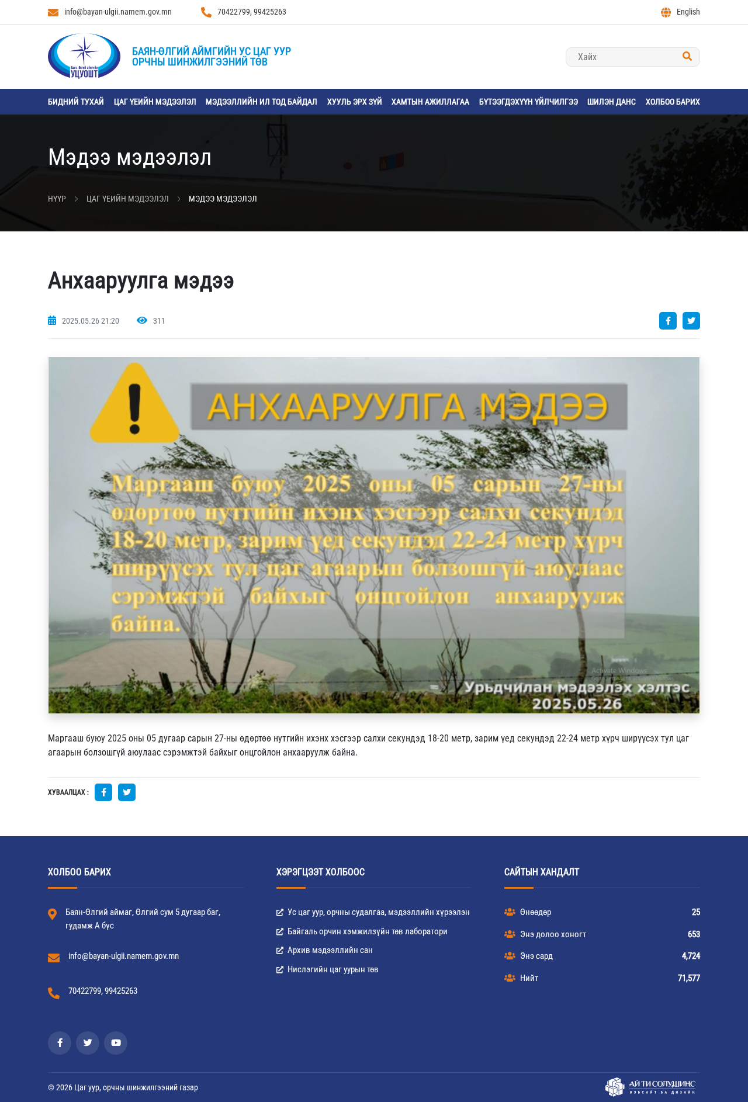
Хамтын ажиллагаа (430, 101)
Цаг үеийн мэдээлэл (155, 101)
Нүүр (57, 199)
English (688, 11)
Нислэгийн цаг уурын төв (332, 969)
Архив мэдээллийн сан (329, 950)
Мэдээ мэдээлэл (223, 199)
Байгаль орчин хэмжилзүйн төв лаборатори (367, 931)
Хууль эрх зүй (354, 101)
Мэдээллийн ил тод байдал (261, 101)
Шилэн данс (611, 101)
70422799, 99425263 (251, 11)
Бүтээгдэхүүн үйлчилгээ (528, 101)
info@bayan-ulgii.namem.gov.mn (118, 11)
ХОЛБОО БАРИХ (673, 101)
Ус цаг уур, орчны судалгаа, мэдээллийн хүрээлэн (378, 912)
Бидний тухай (76, 101)
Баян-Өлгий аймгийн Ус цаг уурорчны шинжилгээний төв (211, 56)
